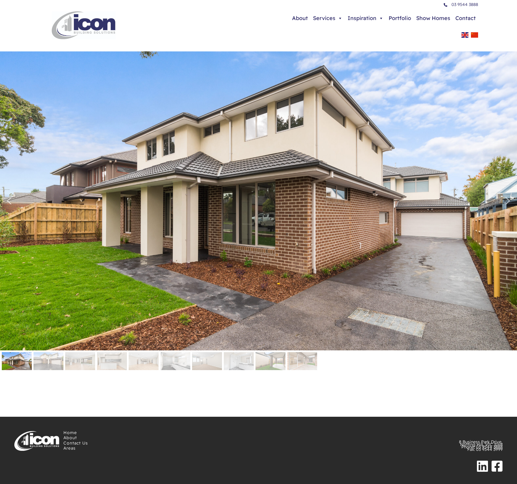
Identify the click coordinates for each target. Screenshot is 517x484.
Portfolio (400, 18)
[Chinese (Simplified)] (474, 36)
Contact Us (75, 443)
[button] (9, 201)
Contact (465, 18)
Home (70, 432)
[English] (465, 36)
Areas (69, 448)
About (300, 18)
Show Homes (433, 18)
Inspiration (362, 18)
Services (324, 18)
